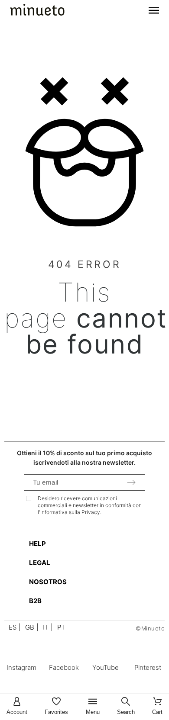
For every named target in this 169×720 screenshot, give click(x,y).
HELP (37, 544)
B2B (35, 601)
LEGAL (39, 563)
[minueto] (37, 11)
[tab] (89, 543)
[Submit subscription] (131, 482)
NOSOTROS (48, 582)
